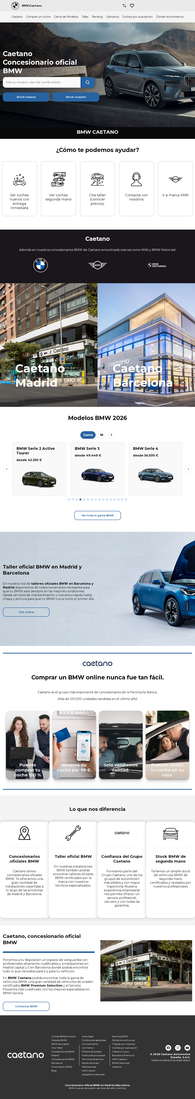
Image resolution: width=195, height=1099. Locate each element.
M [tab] (101, 435)
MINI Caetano (119, 1059)
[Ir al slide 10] (103, 499)
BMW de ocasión (60, 1044)
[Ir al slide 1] (69, 499)
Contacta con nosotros (136, 197)
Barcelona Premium (123, 1055)
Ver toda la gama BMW (98, 515)
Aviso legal (88, 1036)
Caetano (17, 16)
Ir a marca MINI (175, 195)
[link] (49, 345)
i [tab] (111, 435)
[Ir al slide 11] (107, 499)
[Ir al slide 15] (122, 499)
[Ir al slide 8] (96, 499)
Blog (54, 1070)
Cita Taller (56, 1047)
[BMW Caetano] (15, 6)
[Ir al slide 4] (80, 499)
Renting (97, 16)
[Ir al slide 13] (115, 499)
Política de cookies (91, 1051)
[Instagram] (178, 1048)
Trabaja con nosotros (123, 1044)
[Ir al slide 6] (88, 499)
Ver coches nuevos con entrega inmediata (19, 201)
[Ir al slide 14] (118, 499)
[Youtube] (187, 1048)
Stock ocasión (76, 97)
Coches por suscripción (137, 16)
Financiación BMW (61, 1066)
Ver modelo (39, 491)
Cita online (26, 612)
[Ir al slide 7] (92, 499)
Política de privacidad (93, 1055)
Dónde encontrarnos (170, 16)
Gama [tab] (88, 435)
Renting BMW (120, 1036)
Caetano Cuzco (120, 1051)
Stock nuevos (26, 97)
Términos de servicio (93, 1059)
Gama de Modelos (66, 16)
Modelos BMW (59, 1040)
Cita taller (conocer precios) (97, 199)
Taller (85, 16)
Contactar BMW (26, 1006)
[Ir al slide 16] (126, 499)
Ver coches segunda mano (59, 197)
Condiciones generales (94, 1040)
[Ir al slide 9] (99, 499)
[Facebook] (168, 1048)
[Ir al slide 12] (111, 499)
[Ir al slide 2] (73, 499)
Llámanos (112, 16)
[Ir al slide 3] (77, 499)
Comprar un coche (38, 16)
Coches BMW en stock (63, 1036)
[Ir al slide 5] (84, 499)
